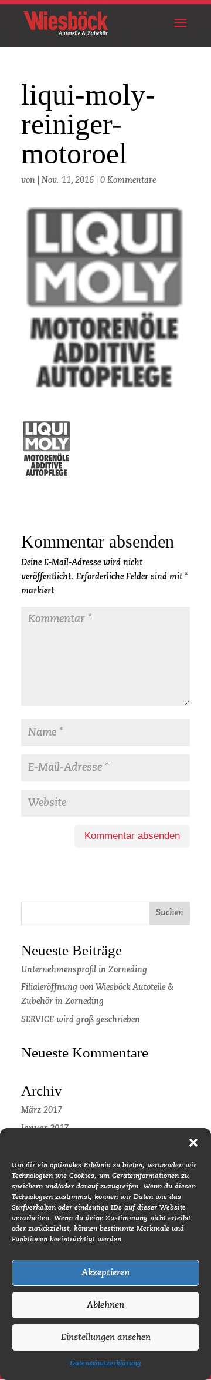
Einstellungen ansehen (106, 1337)
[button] (193, 1143)
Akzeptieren (105, 1272)
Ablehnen (105, 1305)
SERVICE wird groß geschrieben (80, 1020)
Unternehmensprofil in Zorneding (84, 970)
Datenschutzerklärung (105, 1363)
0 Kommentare (128, 180)
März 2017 (41, 1110)
